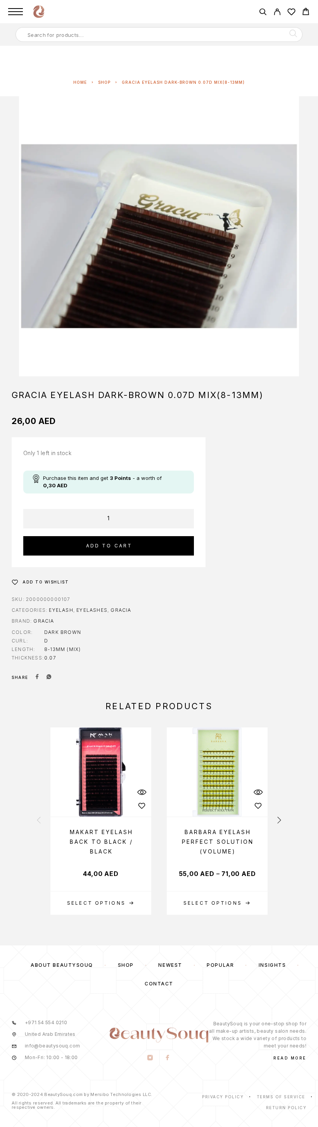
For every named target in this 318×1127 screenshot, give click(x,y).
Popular (220, 965)
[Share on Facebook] (37, 677)
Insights (272, 965)
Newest (170, 965)
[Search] (263, 13)
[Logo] (39, 11)
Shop (104, 82)
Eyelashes (91, 610)
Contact (159, 984)
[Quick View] (141, 792)
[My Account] (277, 13)
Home (80, 82)
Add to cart (109, 546)
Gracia (121, 610)
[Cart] (306, 12)
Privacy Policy (223, 1096)
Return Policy (286, 1107)
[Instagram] (150, 1058)
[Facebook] (167, 1058)
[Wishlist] (291, 13)
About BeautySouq (62, 965)
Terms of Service (281, 1096)
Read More (289, 1058)
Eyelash (61, 610)
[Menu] (15, 11)
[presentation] (39, 820)
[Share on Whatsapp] (49, 677)
